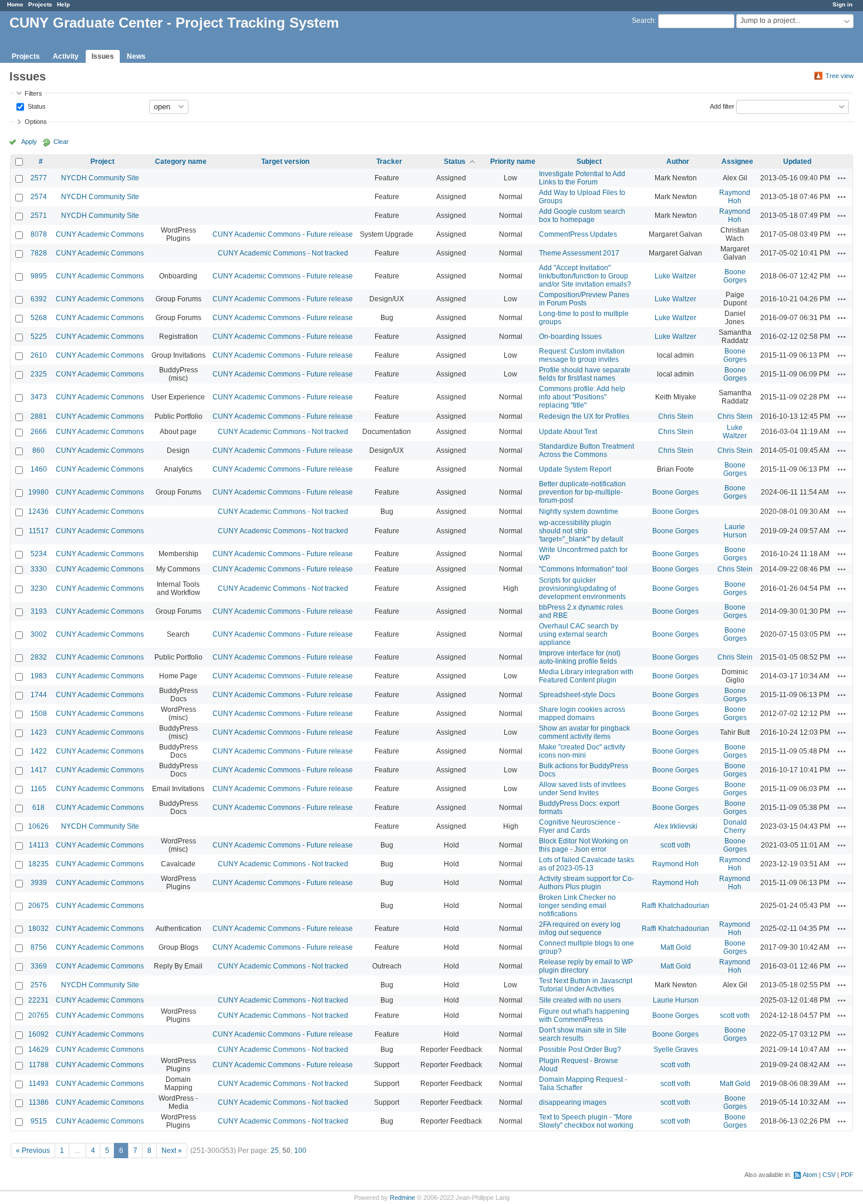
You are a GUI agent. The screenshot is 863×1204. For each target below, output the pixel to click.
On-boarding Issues (570, 336)
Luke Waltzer (675, 276)
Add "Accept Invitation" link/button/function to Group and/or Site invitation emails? (585, 276)
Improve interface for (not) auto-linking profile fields (580, 657)
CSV (828, 1174)
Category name (181, 161)
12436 (38, 511)
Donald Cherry (735, 826)
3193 (39, 611)
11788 (39, 1065)
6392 (39, 299)
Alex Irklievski (675, 826)
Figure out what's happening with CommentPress (584, 1015)
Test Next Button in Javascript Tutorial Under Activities (585, 985)
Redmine (402, 1197)
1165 (38, 789)
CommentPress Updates (578, 234)
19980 (38, 492)
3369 (39, 966)
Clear (61, 141)
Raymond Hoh (734, 197)
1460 (39, 469)
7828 (39, 253)
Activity (66, 56)
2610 (39, 355)
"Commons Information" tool (583, 569)
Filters (33, 93)
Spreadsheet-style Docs (577, 695)
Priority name (512, 161)
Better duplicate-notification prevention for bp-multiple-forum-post (582, 492)
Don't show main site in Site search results (582, 1034)
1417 (39, 770)
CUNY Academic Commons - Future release (283, 234)
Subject (589, 161)
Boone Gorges (735, 276)
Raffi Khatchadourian (675, 906)
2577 (39, 178)
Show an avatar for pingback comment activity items (584, 732)
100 (300, 1150)
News (136, 56)
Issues (103, 56)
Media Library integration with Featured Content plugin (586, 676)
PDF (847, 1174)
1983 (39, 676)
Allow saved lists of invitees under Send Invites (582, 789)
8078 (39, 234)
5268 (39, 318)
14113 (39, 845)
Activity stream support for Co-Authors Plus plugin (586, 883)
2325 (39, 374)
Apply (29, 141)
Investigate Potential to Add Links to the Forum (582, 178)
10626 (38, 826)
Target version (285, 161)
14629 (38, 1049)
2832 (39, 657)
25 (275, 1150)
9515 (39, 1121)
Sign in (842, 4)
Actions (842, 178)
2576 (39, 985)
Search (643, 20)
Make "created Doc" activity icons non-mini (582, 751)
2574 (39, 197)
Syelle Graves (675, 1049)
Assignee (737, 161)
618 (38, 807)
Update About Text (568, 432)
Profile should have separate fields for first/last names (585, 374)
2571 (39, 215)
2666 (39, 432)
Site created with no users (580, 1000)
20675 (38, 906)
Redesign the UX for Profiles (584, 416)
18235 (38, 864)
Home (15, 4)
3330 (39, 569)
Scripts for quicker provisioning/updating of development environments (582, 588)
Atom (810, 1174)
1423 (39, 732)
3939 (39, 883)
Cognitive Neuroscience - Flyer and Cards (579, 826)
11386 (39, 1102)
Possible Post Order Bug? (580, 1049)
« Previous (33, 1150)
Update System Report (575, 469)
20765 (38, 1015)
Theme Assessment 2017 (579, 253)
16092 (38, 1034)
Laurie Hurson (735, 531)
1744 (39, 695)
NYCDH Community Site (100, 178)
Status (36, 105)
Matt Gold (675, 947)
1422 (39, 751)
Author (677, 161)
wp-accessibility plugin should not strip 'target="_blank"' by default (581, 531)
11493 (39, 1083)
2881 (39, 416)
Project (102, 161)
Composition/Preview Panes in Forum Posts (584, 299)
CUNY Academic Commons (100, 234)
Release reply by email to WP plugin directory (586, 966)
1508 (39, 713)
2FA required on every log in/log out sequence (580, 928)
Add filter (722, 105)
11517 (39, 531)
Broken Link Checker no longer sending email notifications (577, 905)
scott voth (675, 845)
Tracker (389, 161)
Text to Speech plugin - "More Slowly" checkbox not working (586, 1121)
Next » (171, 1150)
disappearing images (572, 1102)
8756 (39, 947)
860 (38, 450)
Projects (40, 4)
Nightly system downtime (578, 511)
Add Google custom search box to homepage (582, 215)
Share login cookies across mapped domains (582, 713)
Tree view (839, 75)
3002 (39, 634)
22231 (38, 1000)
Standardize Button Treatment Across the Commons (586, 450)
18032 (38, 928)
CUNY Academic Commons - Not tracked (283, 253)
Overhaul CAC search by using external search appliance (578, 634)
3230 (39, 588)
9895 (39, 276)
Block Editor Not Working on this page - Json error (583, 845)
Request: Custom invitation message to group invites (582, 355)
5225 (39, 336)
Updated (797, 161)
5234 (39, 554)
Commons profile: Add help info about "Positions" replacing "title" (582, 397)
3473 (39, 397)
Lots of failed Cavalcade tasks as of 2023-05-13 (586, 864)
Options (36, 121)
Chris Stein (675, 416)
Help (63, 4)
